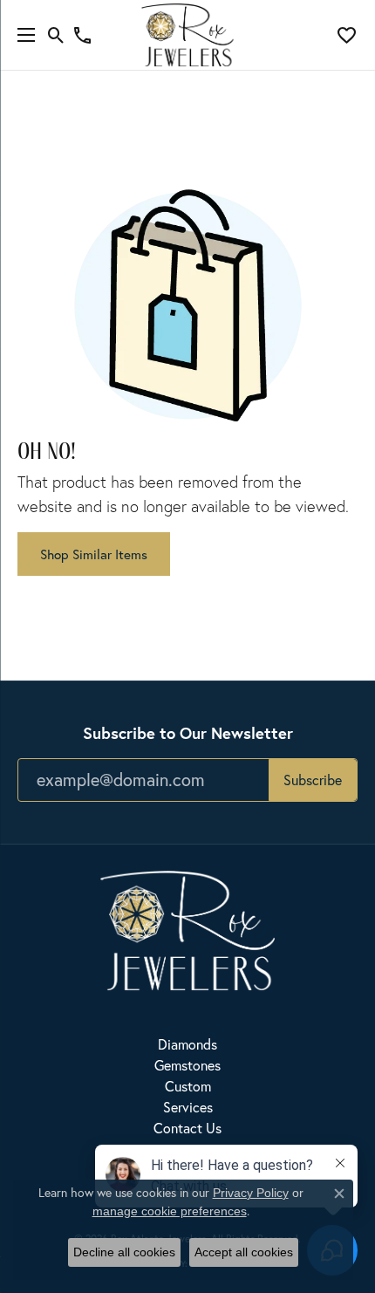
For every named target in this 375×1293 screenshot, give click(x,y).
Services (188, 1107)
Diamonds (187, 1044)
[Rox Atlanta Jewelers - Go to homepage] (187, 929)
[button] (56, 34)
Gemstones (187, 1065)
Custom (188, 1086)
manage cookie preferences (169, 1211)
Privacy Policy (251, 1193)
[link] (82, 34)
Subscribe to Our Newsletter (188, 732)
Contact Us (187, 1128)
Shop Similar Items (93, 554)
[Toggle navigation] (22, 35)
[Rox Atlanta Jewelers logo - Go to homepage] (188, 34)
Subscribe (312, 780)
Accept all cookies (243, 1252)
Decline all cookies (124, 1252)
